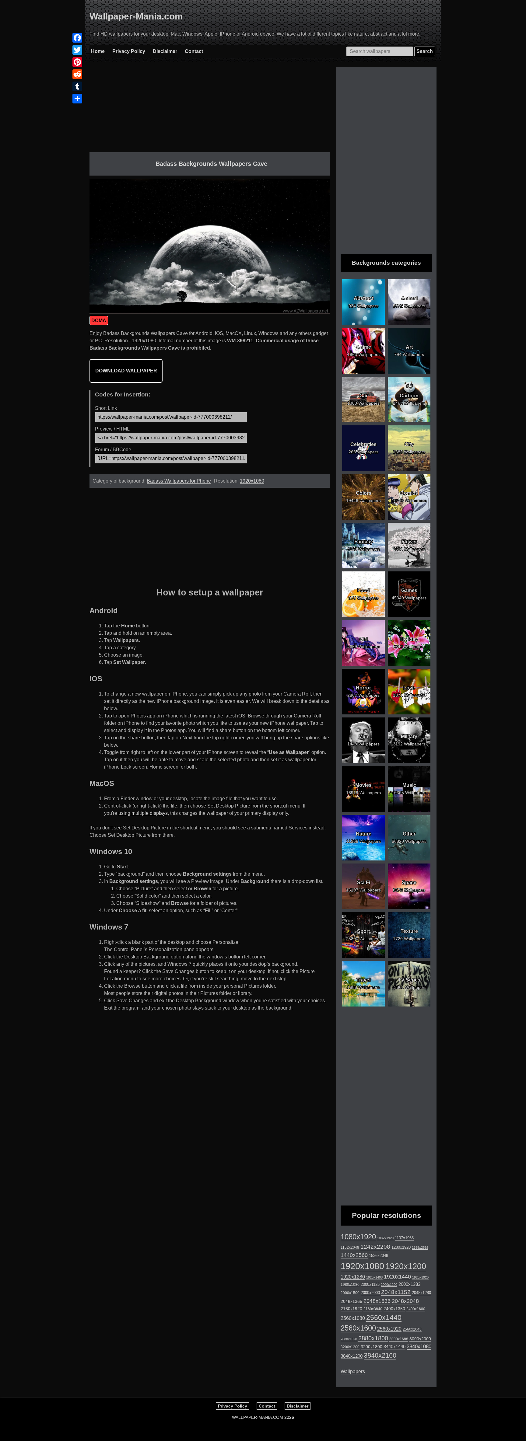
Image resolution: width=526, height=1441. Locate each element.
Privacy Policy (128, 51)
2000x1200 (389, 1284)
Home (98, 51)
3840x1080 (419, 1346)
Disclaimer (165, 51)
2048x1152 (396, 1292)
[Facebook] (77, 38)
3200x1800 (371, 1346)
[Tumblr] (77, 86)
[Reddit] (77, 74)
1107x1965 (404, 1238)
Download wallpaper (126, 370)
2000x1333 (409, 1284)
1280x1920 (401, 1247)
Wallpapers (353, 1371)
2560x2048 (412, 1329)
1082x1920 (385, 1238)
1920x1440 (397, 1277)
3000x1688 (398, 1339)
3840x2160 (380, 1355)
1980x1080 (350, 1284)
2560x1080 (353, 1318)
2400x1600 (415, 1309)
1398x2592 (420, 1247)
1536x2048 (378, 1255)
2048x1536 (377, 1301)
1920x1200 (405, 1266)
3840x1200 (352, 1356)
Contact (194, 51)
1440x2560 (354, 1255)
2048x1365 (351, 1301)
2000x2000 (370, 1292)
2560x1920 (389, 1328)
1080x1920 (358, 1237)
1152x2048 (350, 1247)
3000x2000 (420, 1338)
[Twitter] (77, 50)
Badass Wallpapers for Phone (179, 480)
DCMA (98, 320)
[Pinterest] (77, 62)
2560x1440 (384, 1317)
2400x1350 (394, 1308)
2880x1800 (373, 1338)
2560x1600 (358, 1328)
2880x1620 (349, 1339)
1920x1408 (374, 1277)
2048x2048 (405, 1301)
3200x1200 (350, 1347)
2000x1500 (350, 1293)
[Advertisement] (209, 109)
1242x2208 (375, 1247)
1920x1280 (353, 1276)
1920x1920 (420, 1277)
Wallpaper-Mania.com (136, 16)
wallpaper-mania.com (257, 1417)
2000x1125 (370, 1284)
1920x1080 (252, 480)
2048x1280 (421, 1292)
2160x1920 (351, 1308)
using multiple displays (143, 813)
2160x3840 (372, 1309)
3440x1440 (394, 1346)
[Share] (77, 98)
